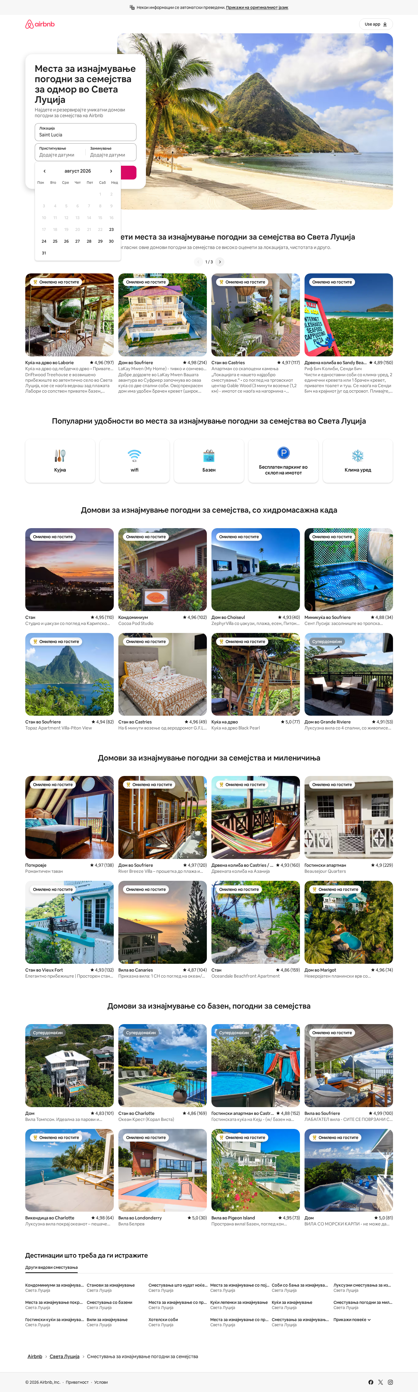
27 (77, 241)
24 (44, 241)
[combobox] (85, 134)
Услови (101, 1382)
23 (111, 229)
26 (66, 241)
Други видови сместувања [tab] (51, 1267)
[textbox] (60, 154)
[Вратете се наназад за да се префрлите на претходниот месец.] (45, 171)
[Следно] (219, 262)
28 (89, 241)
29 (100, 241)
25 (55, 241)
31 (44, 253)
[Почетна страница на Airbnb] (40, 24)
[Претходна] (198, 262)
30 (111, 241)
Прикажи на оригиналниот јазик (257, 7)
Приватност (77, 1382)
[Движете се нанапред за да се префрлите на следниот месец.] (111, 171)
